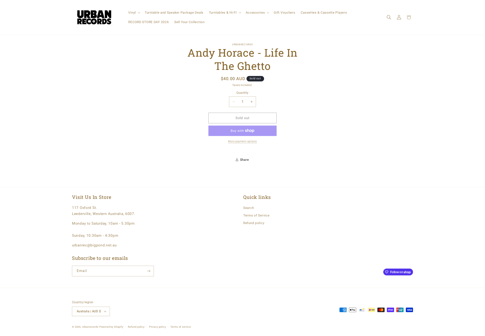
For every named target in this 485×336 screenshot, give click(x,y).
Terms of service (181, 326)
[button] (134, 12)
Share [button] (244, 160)
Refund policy (253, 223)
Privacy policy (157, 326)
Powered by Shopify (111, 326)
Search (248, 208)
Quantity (242, 93)
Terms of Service (256, 215)
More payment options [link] (242, 141)
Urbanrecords (90, 326)
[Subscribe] (149, 271)
